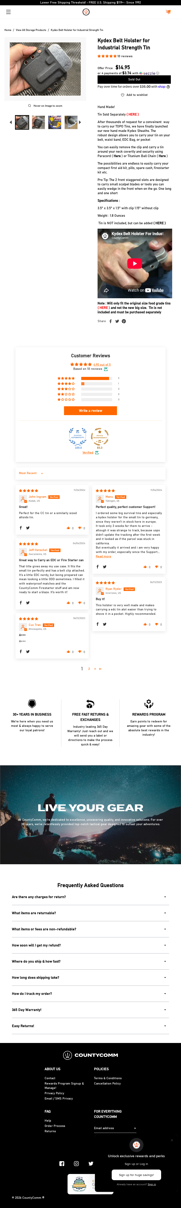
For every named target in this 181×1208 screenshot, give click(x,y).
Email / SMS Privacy (59, 1098)
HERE (132, 114)
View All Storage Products (31, 30)
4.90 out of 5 (102, 364)
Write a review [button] (90, 410)
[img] (28, 490)
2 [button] (89, 668)
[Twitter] (91, 1164)
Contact (50, 1078)
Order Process (55, 1126)
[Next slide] (80, 122)
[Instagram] (76, 1163)
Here (117, 156)
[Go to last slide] (11, 122)
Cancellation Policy (107, 1083)
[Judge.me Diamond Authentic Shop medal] (78, 437)
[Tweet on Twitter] (117, 321)
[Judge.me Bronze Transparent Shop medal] (100, 437)
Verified (88, 452)
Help (48, 1120)
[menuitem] (22, 122)
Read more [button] (103, 556)
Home (7, 30)
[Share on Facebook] (111, 321)
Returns (50, 1131)
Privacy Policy (54, 1093)
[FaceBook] (61, 1163)
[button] (107, 56)
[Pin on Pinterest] (124, 321)
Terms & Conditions (108, 1078)
